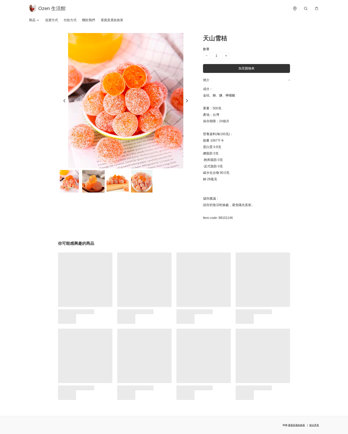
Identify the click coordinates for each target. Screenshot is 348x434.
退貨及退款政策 (112, 20)
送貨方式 (51, 20)
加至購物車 (246, 68)
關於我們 (88, 20)
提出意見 (314, 425)
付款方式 (70, 20)
